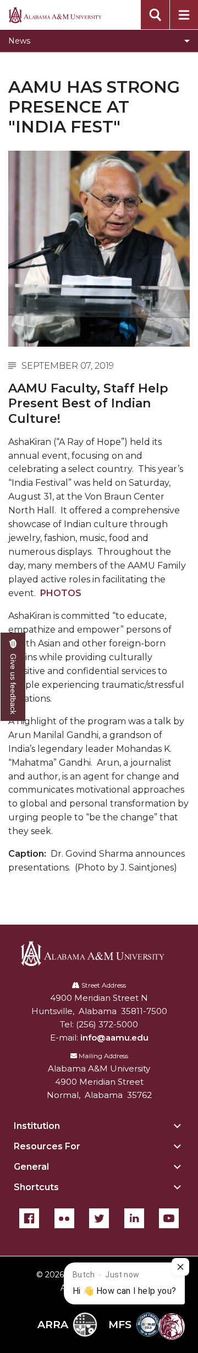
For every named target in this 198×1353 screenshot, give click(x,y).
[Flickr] (64, 1218)
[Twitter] (99, 1218)
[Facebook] (29, 1218)
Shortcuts (36, 1187)
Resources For (47, 1146)
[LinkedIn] (134, 1218)
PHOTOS (60, 593)
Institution (37, 1126)
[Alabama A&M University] (99, 953)
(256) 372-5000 (107, 1024)
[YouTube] (169, 1218)
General (31, 1166)
